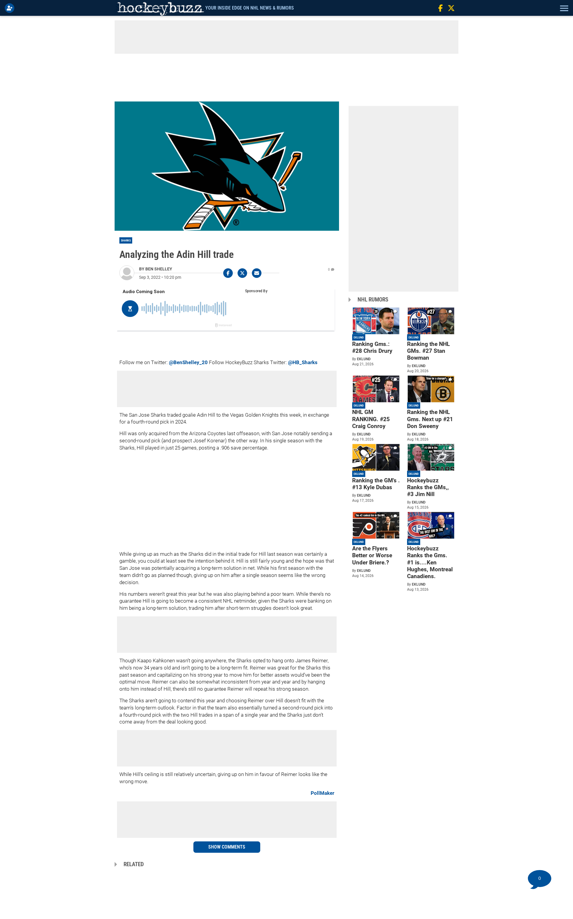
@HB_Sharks (303, 362)
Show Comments (226, 847)
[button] (563, 8)
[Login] (11, 8)
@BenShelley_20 (188, 362)
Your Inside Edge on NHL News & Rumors (249, 8)
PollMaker (322, 793)
